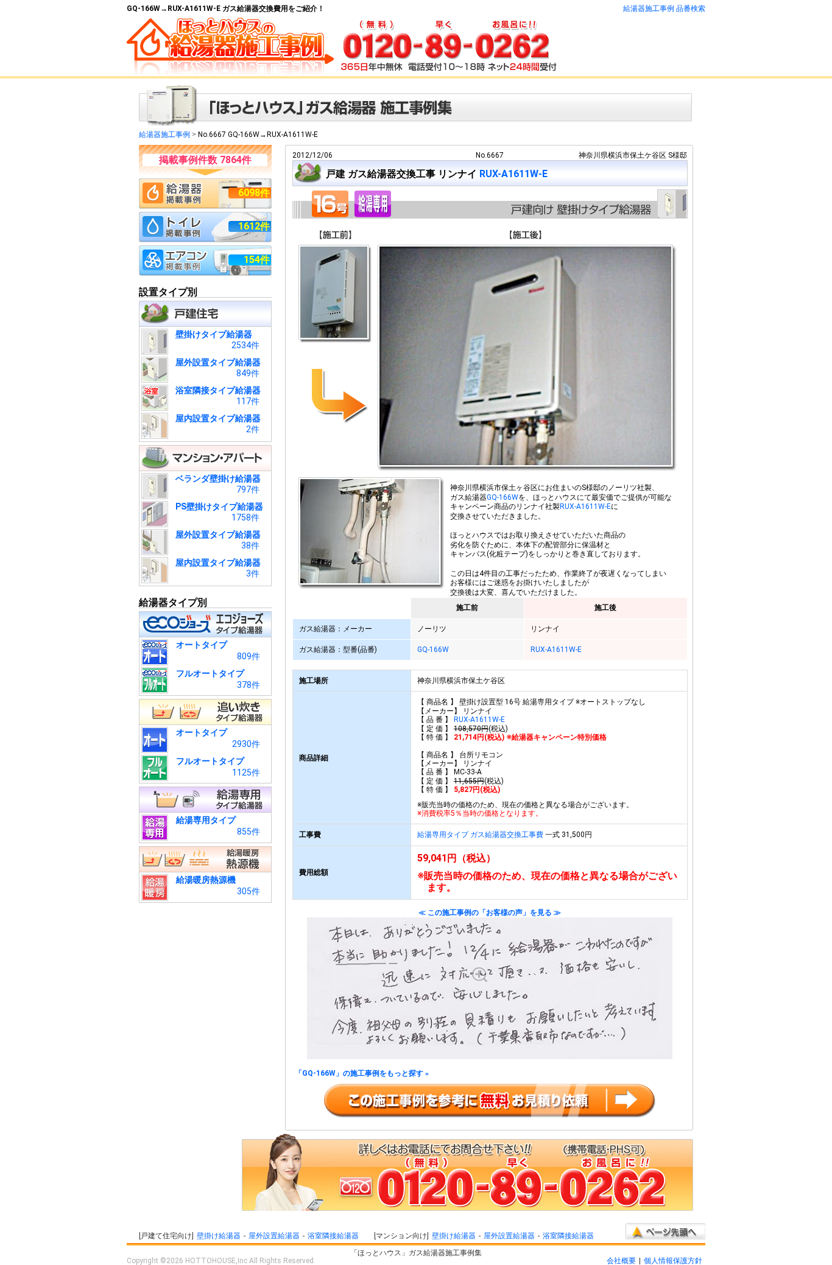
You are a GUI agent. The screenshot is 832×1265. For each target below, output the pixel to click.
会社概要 (621, 1260)
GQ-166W (502, 497)
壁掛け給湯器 (219, 1236)
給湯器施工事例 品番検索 (664, 8)
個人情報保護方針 (673, 1260)
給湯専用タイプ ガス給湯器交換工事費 (480, 834)
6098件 (254, 192)
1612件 (254, 226)
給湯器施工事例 (164, 134)
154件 (257, 259)
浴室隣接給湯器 (333, 1236)
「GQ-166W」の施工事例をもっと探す (362, 1074)
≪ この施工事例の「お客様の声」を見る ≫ (489, 913)
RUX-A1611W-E (513, 174)
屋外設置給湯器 (274, 1236)
